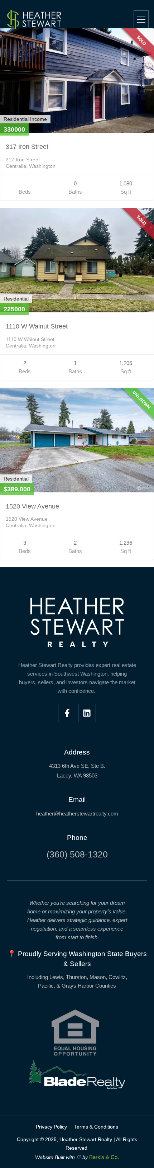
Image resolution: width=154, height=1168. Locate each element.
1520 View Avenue (32, 506)
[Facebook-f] (67, 713)
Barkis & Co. (104, 1157)
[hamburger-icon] (141, 19)
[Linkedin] (87, 713)
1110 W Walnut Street (37, 326)
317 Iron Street (27, 146)
